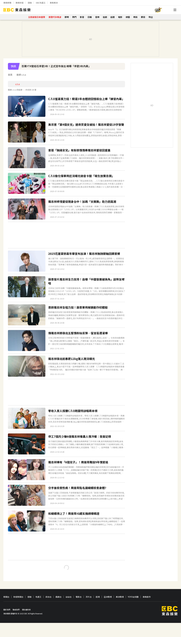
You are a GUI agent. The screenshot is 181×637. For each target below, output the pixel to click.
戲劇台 (59, 597)
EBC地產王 (41, 2)
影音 (82, 17)
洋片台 (89, 597)
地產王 (38, 597)
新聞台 (6, 597)
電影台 (79, 597)
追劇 (105, 17)
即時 (67, 17)
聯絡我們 (16, 609)
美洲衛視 (120, 597)
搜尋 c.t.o (21, 74)
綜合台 (48, 597)
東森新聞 (7, 2)
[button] (121, 68)
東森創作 (147, 597)
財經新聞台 (18, 597)
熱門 (74, 17)
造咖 (30, 2)
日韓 (90, 17)
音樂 (97, 17)
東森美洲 (54, 2)
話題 (112, 17)
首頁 (10, 74)
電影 (120, 17)
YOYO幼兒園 (133, 597)
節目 (143, 17)
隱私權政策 (26, 609)
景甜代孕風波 (55, 17)
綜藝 (128, 17)
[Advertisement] (66, 235)
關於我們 (6, 609)
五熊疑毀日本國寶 (36, 17)
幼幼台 (69, 597)
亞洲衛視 (108, 597)
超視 (98, 597)
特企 (151, 17)
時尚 (135, 17)
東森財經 (19, 2)
